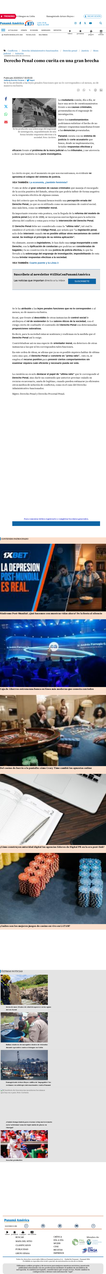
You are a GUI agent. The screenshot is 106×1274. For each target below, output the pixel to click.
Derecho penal (70, 50)
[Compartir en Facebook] (78, 90)
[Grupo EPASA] (89, 1252)
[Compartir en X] (89, 90)
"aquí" (70, 1272)
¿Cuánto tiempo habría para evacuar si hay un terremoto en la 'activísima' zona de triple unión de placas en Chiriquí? (29, 1125)
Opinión (24, 30)
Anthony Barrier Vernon (14, 80)
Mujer (57, 1243)
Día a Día (58, 1240)
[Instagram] (75, 23)
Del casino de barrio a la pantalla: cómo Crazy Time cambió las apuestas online (46, 768)
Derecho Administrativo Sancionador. (40, 50)
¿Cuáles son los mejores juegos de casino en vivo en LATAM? (35, 926)
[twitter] (85, 23)
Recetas (58, 1249)
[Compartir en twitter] (6, 106)
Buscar (20, 1237)
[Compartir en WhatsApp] (84, 90)
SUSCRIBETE (82, 281)
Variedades (45, 30)
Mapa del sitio (24, 1241)
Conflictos (13, 50)
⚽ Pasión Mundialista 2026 (12, 35)
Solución (19, 53)
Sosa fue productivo (14, 1160)
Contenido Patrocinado (14, 539)
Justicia (85, 50)
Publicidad (22, 1249)
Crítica (58, 1236)
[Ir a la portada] (12, 24)
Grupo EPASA (23, 1253)
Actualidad (13, 30)
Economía (34, 30)
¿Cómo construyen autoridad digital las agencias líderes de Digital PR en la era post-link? (52, 847)
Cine (56, 1246)
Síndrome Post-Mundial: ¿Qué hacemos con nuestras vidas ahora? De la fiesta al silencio (51, 613)
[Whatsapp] (26, 1225)
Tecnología (31, 35)
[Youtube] (90, 23)
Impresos (59, 1253)
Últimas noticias (12, 971)
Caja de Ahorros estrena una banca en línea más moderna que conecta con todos (47, 689)
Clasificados (23, 1245)
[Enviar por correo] (6, 122)
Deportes (57, 30)
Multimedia (43, 35)
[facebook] (80, 23)
